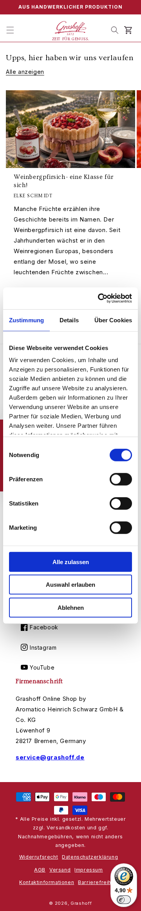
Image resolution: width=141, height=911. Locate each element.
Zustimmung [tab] (26, 319)
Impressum (88, 870)
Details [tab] (69, 319)
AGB (39, 870)
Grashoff (81, 903)
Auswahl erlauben (70, 584)
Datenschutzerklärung (90, 857)
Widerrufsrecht (38, 857)
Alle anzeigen (25, 71)
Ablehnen (71, 607)
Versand (59, 870)
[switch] (121, 479)
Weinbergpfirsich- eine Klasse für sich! (64, 181)
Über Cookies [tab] (113, 319)
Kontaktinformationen (46, 882)
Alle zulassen (70, 561)
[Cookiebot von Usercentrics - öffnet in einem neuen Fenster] (99, 298)
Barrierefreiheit (98, 882)
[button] (10, 30)
